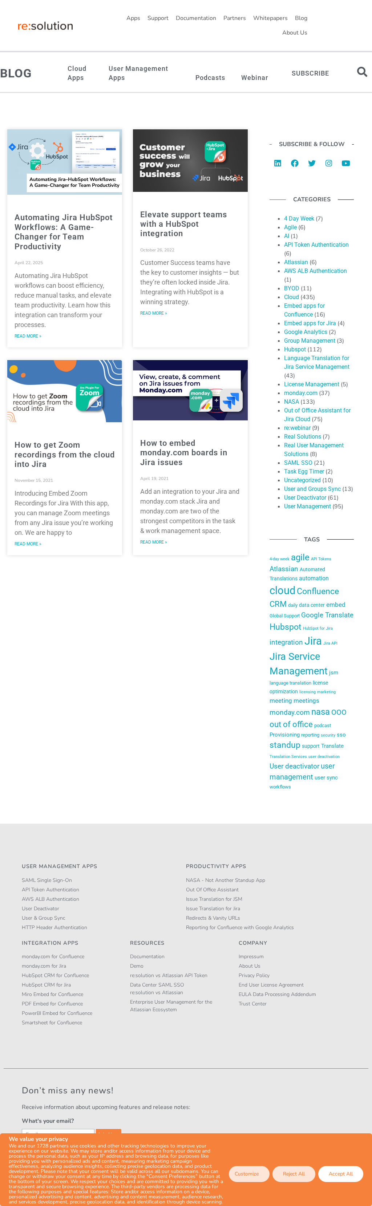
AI (286, 236)
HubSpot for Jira (318, 628)
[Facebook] (294, 163)
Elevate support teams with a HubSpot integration (183, 224)
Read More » (28, 336)
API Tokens (321, 558)
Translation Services (288, 756)
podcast (322, 725)
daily (293, 605)
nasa (320, 712)
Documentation (196, 18)
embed (335, 604)
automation (314, 578)
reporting (310, 735)
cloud (282, 590)
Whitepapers (270, 18)
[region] (186, 1169)
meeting (281, 700)
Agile (290, 227)
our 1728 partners (48, 1146)
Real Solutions (302, 436)
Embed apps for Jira (310, 323)
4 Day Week (299, 218)
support (311, 746)
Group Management (309, 340)
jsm (333, 672)
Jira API (330, 643)
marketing (326, 691)
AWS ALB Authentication (315, 270)
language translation (290, 683)
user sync (326, 777)
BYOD (291, 288)
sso (341, 734)
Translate (332, 746)
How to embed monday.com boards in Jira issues (183, 453)
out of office (291, 724)
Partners (234, 18)
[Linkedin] (277, 163)
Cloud (291, 297)
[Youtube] (345, 163)
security (328, 735)
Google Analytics (305, 331)
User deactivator (294, 766)
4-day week (280, 558)
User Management (307, 506)
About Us (294, 33)
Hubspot (295, 349)
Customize (247, 1173)
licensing (307, 691)
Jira (313, 641)
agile (300, 557)
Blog (301, 18)
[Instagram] (328, 163)
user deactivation (324, 756)
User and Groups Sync (312, 488)
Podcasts (210, 77)
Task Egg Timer (304, 471)
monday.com (301, 393)
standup (285, 745)
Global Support (285, 615)
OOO (339, 712)
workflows (280, 787)
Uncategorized (302, 480)
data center (312, 605)
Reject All (294, 1173)
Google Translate (327, 615)
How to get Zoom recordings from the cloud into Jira (65, 454)
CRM (278, 604)
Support (158, 18)
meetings (306, 700)
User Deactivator (305, 497)
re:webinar (297, 427)
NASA (291, 401)
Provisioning (285, 734)
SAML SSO (298, 462)
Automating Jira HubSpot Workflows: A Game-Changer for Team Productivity (64, 232)
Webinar (254, 77)
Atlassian (296, 262)
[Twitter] (311, 163)
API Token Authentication (316, 244)
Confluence (318, 591)
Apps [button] (133, 18)
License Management (311, 384)
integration (286, 642)
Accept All (341, 1173)
